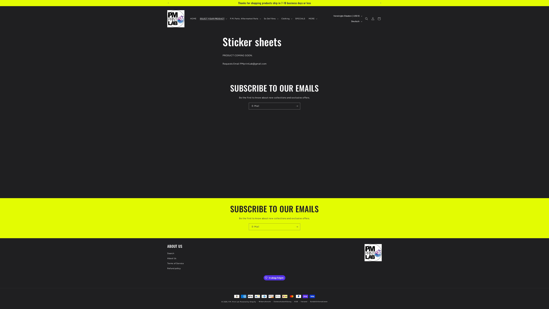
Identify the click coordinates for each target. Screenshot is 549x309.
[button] (213, 19)
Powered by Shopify (248, 302)
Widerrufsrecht (265, 302)
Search (170, 253)
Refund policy (174, 268)
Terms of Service (175, 263)
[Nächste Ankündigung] (381, 3)
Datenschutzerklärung (282, 302)
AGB (296, 302)
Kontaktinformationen (319, 302)
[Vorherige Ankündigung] (168, 3)
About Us (171, 258)
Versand (304, 302)
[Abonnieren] (297, 106)
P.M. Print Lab (233, 302)
